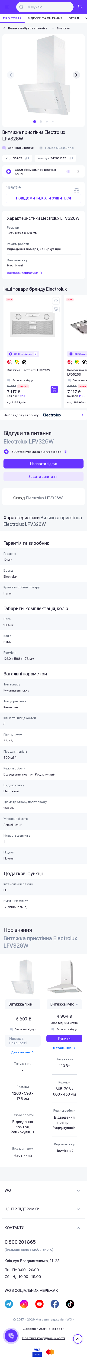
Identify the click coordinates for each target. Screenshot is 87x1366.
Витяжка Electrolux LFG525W (28, 370)
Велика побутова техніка (27, 28)
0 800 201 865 (20, 1242)
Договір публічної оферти (43, 1329)
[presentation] (10, 75)
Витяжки (63, 28)
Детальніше (20, 1052)
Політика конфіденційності (43, 1338)
